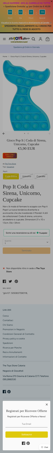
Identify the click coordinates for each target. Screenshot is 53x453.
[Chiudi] (47, 404)
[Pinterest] (28, 443)
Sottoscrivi (26, 434)
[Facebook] (23, 443)
